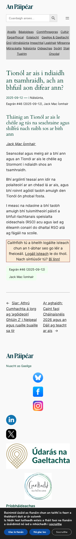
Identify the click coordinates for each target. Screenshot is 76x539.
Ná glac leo (40, 532)
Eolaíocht (32, 37)
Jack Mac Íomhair (56, 104)
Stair (66, 48)
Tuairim (22, 54)
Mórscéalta (14, 48)
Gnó (9, 43)
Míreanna (63, 43)
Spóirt (58, 48)
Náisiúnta (29, 48)
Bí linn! (54, 259)
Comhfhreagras (47, 32)
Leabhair (50, 43)
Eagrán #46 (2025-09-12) (24, 104)
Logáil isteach (37, 254)
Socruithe (61, 532)
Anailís (11, 32)
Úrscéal (54, 54)
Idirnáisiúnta (20, 43)
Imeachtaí (36, 43)
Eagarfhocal (15, 37)
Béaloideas (26, 32)
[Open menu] (67, 18)
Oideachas (44, 48)
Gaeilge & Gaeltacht (55, 37)
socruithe (55, 524)
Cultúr (65, 32)
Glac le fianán (15, 532)
